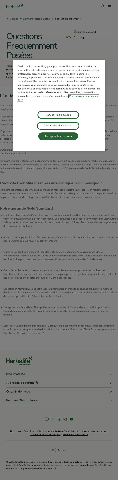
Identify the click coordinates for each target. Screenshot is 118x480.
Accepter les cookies (58, 136)
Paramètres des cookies (58, 125)
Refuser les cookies (58, 114)
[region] (59, 105)
